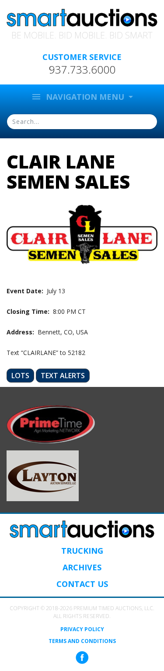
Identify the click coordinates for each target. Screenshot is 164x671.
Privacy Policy (82, 629)
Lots (20, 375)
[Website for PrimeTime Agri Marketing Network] (51, 424)
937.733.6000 (82, 69)
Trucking (82, 551)
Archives (82, 567)
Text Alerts (63, 375)
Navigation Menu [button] (78, 96)
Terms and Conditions (82, 641)
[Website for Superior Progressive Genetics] (43, 475)
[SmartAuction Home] (82, 529)
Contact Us (82, 584)
